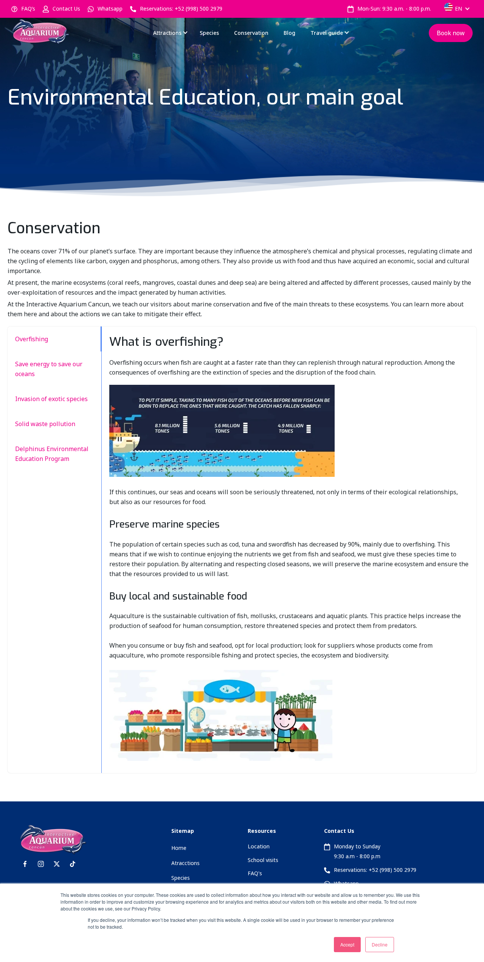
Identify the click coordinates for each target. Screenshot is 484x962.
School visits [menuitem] (263, 860)
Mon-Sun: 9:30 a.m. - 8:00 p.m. (394, 8)
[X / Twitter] (57, 864)
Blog (289, 32)
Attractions (167, 32)
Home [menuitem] (178, 847)
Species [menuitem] (180, 877)
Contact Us (66, 8)
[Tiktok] (73, 864)
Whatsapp (110, 8)
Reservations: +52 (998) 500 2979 (181, 8)
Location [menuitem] (259, 846)
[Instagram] (41, 864)
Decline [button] (380, 944)
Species (209, 32)
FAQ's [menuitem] (255, 873)
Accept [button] (347, 944)
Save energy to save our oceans (48, 369)
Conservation (251, 32)
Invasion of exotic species (51, 399)
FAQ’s (28, 8)
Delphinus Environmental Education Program (51, 454)
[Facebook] (25, 864)
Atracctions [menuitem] (185, 863)
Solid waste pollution (45, 424)
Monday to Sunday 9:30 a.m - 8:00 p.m (357, 851)
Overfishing (31, 339)
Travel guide (326, 32)
